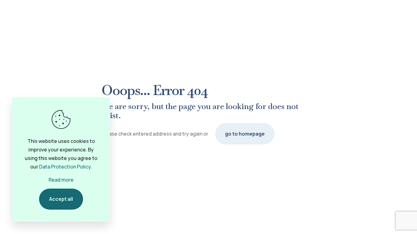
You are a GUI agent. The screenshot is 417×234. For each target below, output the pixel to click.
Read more (61, 179)
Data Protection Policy (65, 166)
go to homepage (245, 133)
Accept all (61, 199)
